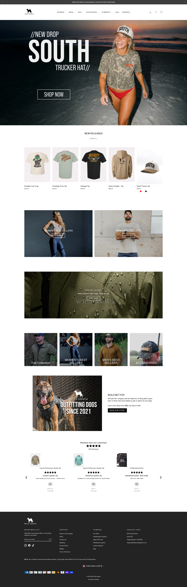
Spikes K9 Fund (98, 539)
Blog (94, 549)
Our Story (96, 533)
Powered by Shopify (93, 579)
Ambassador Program (100, 536)
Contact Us (63, 539)
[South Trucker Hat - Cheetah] (138, 191)
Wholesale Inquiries (99, 542)
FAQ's (61, 536)
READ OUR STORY (117, 410)
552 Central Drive (132, 533)
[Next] (160, 477)
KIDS (80, 12)
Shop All (128, 235)
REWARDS (126, 12)
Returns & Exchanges (66, 533)
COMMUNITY (106, 12)
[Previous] (26, 477)
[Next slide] (184, 2)
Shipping (62, 542)
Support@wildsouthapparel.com (137, 542)
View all (93, 138)
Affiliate (62, 549)
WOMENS (60, 12)
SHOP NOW (58, 235)
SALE (117, 12)
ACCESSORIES (91, 12)
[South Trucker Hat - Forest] (143, 191)
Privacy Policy (64, 545)
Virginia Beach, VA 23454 (134, 539)
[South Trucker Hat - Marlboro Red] (141, 191)
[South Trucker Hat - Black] (146, 191)
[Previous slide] (2, 2)
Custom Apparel (98, 545)
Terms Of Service (65, 552)
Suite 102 (130, 536)
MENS (71, 12)
